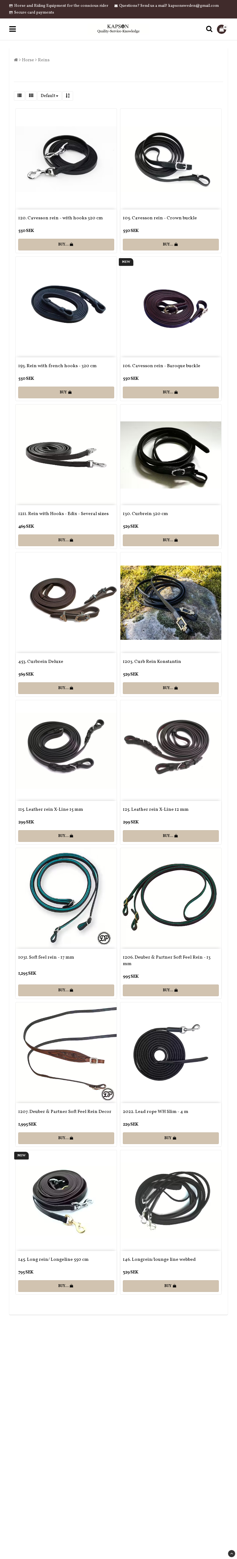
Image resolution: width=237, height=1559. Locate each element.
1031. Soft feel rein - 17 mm (46, 957)
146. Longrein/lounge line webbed (159, 1260)
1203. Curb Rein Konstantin (152, 662)
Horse (28, 60)
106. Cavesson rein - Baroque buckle (161, 366)
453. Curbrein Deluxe (40, 662)
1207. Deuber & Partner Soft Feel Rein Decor (64, 1112)
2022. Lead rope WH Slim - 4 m (155, 1112)
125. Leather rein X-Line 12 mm (156, 809)
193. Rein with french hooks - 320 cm (57, 366)
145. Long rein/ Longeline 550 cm (53, 1260)
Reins (44, 60)
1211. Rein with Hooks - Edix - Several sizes (63, 514)
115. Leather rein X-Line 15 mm (50, 809)
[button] (222, 29)
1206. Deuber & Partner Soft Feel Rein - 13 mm (166, 960)
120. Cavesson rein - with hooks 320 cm (60, 218)
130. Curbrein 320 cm (145, 514)
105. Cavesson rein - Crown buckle (160, 218)
